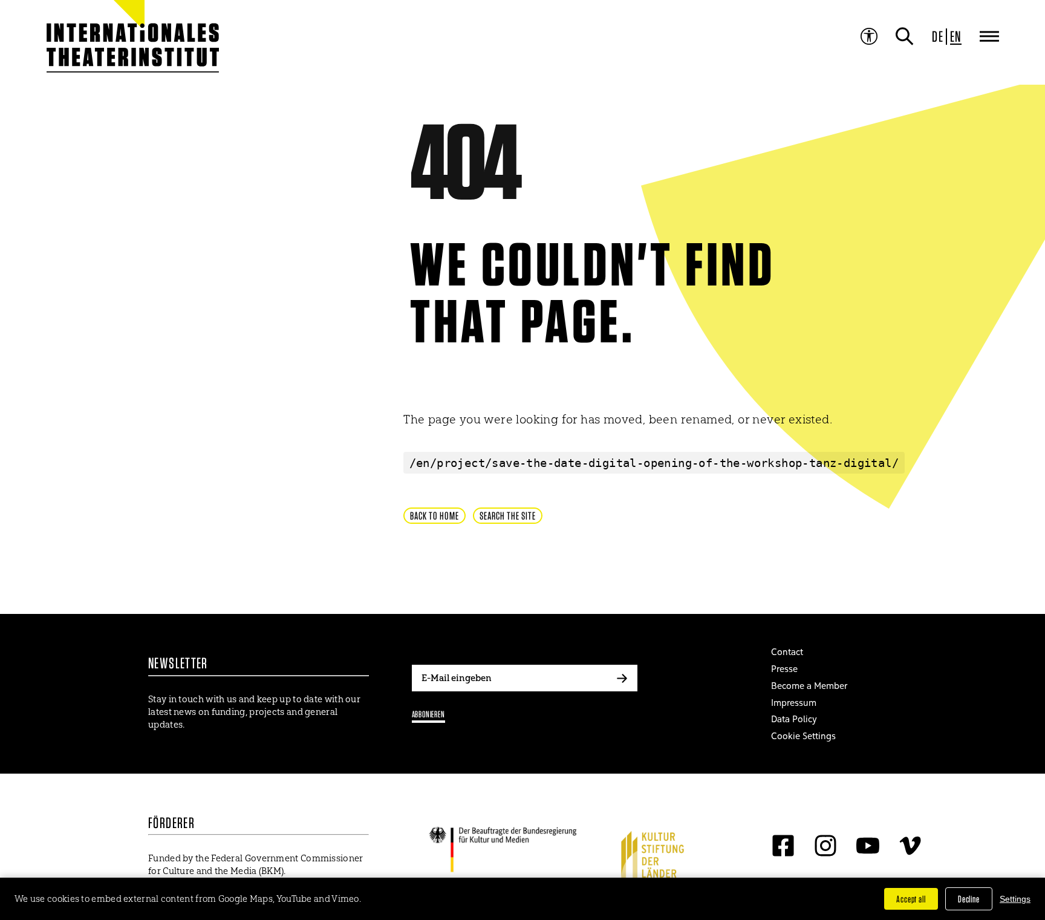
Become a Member (809, 685)
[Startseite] (104, 42)
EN (956, 36)
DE (937, 36)
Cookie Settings (803, 736)
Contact (787, 651)
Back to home (434, 515)
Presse (784, 668)
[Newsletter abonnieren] (622, 678)
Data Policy (794, 719)
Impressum (793, 702)
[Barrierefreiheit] (869, 36)
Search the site (508, 515)
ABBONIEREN (428, 714)
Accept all (911, 899)
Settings (1015, 899)
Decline (969, 899)
